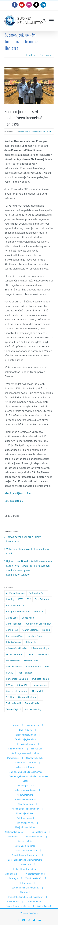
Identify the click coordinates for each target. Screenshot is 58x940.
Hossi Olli (39, 611)
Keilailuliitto (25, 864)
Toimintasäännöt (33, 878)
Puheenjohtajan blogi (17, 678)
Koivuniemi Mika (14, 635)
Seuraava (45, 55)
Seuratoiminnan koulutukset (25, 855)
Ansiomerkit (13, 901)
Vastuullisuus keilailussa (18, 906)
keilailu (46, 629)
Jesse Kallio (28, 617)
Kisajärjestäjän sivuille (17, 493)
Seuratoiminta (25, 841)
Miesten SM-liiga (40, 648)
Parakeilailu (13, 757)
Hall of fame (25, 883)
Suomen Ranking (27, 697)
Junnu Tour (12, 629)
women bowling (33, 709)
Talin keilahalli (13, 703)
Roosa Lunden (39, 684)
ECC (28, 599)
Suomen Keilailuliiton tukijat (25, 887)
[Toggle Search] (44, 20)
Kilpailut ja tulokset (25, 813)
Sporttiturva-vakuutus (25, 762)
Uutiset (15, 725)
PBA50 (9, 672)
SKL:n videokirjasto (25, 744)
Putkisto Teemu (40, 678)
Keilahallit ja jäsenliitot (25, 739)
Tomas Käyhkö (13, 709)
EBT (20, 599)
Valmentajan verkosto (25, 790)
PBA (47, 666)
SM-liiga (10, 697)
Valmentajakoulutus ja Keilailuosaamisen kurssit (29, 778)
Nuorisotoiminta (15, 748)
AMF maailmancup (15, 593)
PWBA (9, 684)
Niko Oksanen (13, 660)
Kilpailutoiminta (25, 804)
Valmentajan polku (25, 785)
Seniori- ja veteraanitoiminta (25, 753)
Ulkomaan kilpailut (38, 131)
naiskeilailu (43, 654)
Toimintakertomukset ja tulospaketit (25, 897)
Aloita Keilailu (25, 730)
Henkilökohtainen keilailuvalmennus (25, 771)
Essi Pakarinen (42, 599)
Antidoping (13, 836)
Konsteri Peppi (35, 635)
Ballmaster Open (37, 593)
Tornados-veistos (34, 901)
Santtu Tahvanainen (16, 690)
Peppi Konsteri (25, 672)
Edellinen (31, 55)
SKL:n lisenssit (44, 906)
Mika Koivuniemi (14, 654)
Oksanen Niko (31, 660)
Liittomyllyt (31, 642)
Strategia (13, 878)
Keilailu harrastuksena (25, 734)
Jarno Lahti (12, 617)
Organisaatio (11, 873)
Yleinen (48, 131)
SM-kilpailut (37, 690)
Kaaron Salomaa (30, 629)
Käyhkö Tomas (13, 642)
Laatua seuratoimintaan (25, 850)
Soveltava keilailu (34, 757)
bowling (10, 599)
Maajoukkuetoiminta (25, 827)
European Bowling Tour (18, 611)
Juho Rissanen (14, 623)
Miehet (21, 131)
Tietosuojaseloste (29, 913)
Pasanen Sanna (33, 666)
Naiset (27, 131)
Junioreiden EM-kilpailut (38, 623)
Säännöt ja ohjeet (25, 822)
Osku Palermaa (14, 666)
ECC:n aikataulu (13, 500)
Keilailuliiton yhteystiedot (25, 869)
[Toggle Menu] (51, 20)
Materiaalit (25, 892)
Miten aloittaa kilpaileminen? (25, 808)
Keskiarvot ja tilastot (14, 831)
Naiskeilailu (36, 748)
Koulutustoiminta (25, 794)
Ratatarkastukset (34, 836)
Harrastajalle (32, 725)
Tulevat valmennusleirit (25, 799)
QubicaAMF (22, 684)
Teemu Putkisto (33, 703)
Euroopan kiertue (15, 605)
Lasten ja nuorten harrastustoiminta (25, 859)
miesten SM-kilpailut (17, 648)
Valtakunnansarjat (25, 818)
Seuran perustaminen (25, 845)
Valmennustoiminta (25, 767)
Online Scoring (39, 831)
